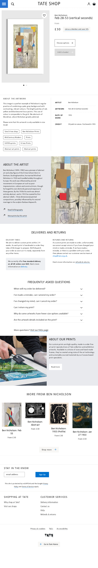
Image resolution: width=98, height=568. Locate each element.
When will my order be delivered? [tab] (30, 288)
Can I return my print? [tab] (24, 307)
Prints (28, 137)
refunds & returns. (82, 262)
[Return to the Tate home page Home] (49, 4)
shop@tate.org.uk (60, 256)
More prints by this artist (17, 216)
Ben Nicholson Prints (31, 131)
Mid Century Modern (13, 137)
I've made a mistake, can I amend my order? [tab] (35, 295)
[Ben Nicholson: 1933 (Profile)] (59, 414)
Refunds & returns (48, 514)
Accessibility (62, 529)
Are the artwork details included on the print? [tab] (35, 320)
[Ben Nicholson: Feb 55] (12, 415)
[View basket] (94, 4)
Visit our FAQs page (39, 330)
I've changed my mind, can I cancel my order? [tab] (35, 301)
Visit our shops (10, 506)
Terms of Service (28, 487)
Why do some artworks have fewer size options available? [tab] (41, 313)
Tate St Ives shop (11, 131)
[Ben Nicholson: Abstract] (35, 411)
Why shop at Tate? (12, 502)
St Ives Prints (26, 143)
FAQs (43, 510)
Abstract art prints (12, 149)
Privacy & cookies (37, 529)
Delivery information (49, 502)
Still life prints (10, 143)
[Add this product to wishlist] (44, 15)
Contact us (45, 506)
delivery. (24, 266)
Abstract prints (30, 149)
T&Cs (51, 529)
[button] (12, 4)
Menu (4, 4)
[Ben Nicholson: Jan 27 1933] (82, 416)
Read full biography (15, 210)
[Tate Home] (49, 535)
